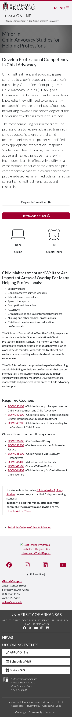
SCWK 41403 (16, 462)
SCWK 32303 (16, 445)
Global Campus (12, 581)
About (6, 620)
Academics (29, 620)
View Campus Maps (21, 686)
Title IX (59, 701)
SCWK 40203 (16, 423)
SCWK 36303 (16, 453)
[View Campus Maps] (5, 683)
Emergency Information (20, 701)
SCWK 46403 (16, 470)
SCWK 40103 (16, 414)
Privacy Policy (33, 705)
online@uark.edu (12, 602)
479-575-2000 (19, 689)
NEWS (7, 637)
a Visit (20, 661)
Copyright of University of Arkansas (36, 712)
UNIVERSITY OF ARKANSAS (36, 614)
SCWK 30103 (16, 406)
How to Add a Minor (34, 215)
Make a (17, 670)
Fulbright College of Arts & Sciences (29, 527)
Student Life (46, 620)
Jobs (58, 705)
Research (62, 620)
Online (19, 652)
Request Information (33, 202)
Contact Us (48, 705)
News (27, 624)
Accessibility (17, 705)
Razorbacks (40, 624)
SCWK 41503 (16, 466)
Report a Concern (44, 701)
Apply (16, 620)
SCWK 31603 (16, 441)
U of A (18, 15)
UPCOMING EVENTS (20, 645)
